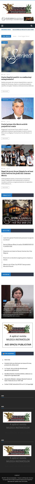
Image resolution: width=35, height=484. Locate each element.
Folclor (9, 147)
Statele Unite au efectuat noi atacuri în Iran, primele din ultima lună (18, 364)
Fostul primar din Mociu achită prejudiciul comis (14, 125)
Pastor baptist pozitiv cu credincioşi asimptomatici (16, 78)
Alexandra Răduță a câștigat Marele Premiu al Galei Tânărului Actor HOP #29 (18, 380)
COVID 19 (4, 42)
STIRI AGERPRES (9, 353)
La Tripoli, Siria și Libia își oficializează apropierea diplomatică (15, 369)
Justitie (12, 100)
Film (5, 300)
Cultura (4, 147)
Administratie (5, 100)
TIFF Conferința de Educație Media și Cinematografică (16, 305)
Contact (17, 475)
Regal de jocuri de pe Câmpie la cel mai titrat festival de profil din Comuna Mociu (17, 173)
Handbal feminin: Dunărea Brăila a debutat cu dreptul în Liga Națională (18, 374)
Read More (5, 91)
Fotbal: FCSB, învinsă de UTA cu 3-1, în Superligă (18, 384)
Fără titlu (7, 360)
